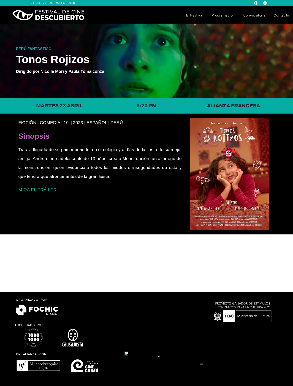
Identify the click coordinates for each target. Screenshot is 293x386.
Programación (223, 15)
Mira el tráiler (37, 189)
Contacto (281, 15)
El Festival (194, 15)
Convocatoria (254, 15)
